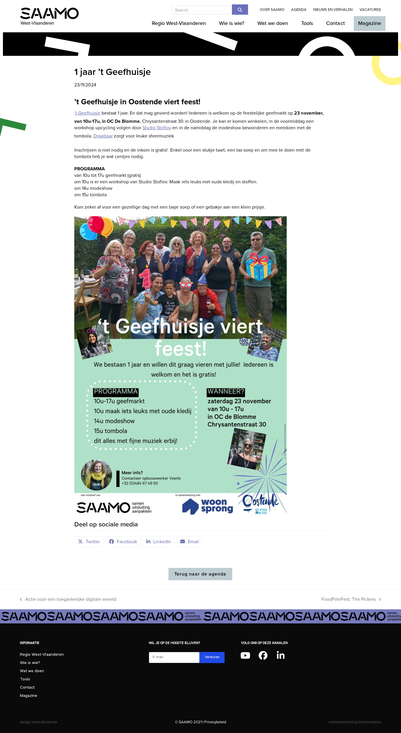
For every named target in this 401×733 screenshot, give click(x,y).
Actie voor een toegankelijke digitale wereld (68, 599)
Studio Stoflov (156, 128)
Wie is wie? (30, 663)
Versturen (212, 657)
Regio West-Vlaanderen (41, 655)
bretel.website (369, 722)
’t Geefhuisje (87, 113)
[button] (89, 541)
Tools (25, 679)
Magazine (28, 696)
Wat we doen (32, 671)
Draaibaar (103, 136)
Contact (27, 688)
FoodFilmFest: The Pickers (348, 599)
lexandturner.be (44, 722)
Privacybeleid (215, 722)
